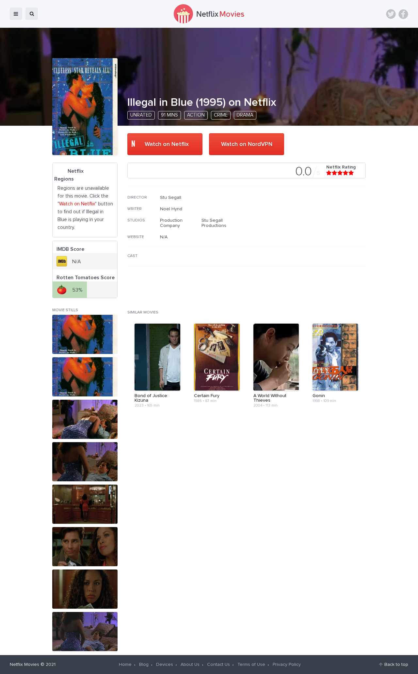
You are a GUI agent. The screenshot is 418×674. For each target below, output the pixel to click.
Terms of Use (251, 664)
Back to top (396, 664)
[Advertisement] (317, 237)
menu (16, 14)
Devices (164, 664)
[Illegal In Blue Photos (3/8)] (85, 419)
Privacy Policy (287, 664)
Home (125, 664)
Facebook (403, 14)
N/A (164, 237)
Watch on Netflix (167, 144)
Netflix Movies (24, 664)
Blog (144, 664)
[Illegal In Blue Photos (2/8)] (85, 376)
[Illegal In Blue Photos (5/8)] (85, 504)
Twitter (391, 14)
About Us (190, 664)
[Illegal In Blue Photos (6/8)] (85, 546)
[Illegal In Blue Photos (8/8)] (85, 631)
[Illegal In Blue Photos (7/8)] (85, 589)
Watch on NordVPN (246, 144)
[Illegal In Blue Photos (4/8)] (85, 461)
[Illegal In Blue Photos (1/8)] (85, 334)
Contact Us (218, 664)
